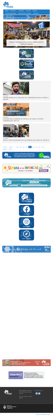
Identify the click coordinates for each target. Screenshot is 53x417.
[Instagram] (26, 222)
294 (36, 147)
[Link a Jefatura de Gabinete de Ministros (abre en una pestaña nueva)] (9, 406)
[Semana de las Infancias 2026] (26, 168)
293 (33, 147)
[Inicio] (8, 5)
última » (10, 149)
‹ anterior (10, 147)
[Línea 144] (26, 375)
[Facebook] (26, 210)
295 (39, 147)
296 (42, 147)
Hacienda (21, 10)
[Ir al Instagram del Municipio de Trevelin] (39, 393)
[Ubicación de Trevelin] (26, 234)
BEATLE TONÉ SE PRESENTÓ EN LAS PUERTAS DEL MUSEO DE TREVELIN (26, 140)
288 (17, 147)
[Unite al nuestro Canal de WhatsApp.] (26, 155)
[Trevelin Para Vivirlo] (26, 249)
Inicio (6, 10)
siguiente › (5, 149)
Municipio (13, 10)
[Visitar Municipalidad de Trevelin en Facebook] (36, 393)
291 (27, 147)
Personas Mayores (10, 13)
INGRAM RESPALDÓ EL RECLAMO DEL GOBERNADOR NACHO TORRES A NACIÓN (25, 98)
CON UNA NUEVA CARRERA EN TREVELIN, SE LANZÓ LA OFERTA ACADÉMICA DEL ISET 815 (23, 120)
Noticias (28, 10)
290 (23, 147)
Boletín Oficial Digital (24, 13)
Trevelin (36, 13)
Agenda (35, 10)
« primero (5, 147)
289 (20, 147)
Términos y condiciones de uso (42, 414)
